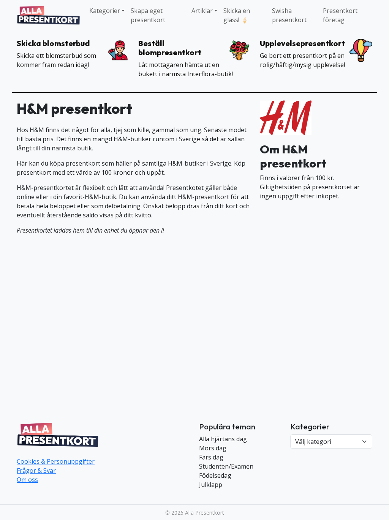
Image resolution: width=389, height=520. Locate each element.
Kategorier (104, 10)
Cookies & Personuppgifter (56, 461)
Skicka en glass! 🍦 (236, 15)
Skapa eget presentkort (148, 15)
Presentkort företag (340, 15)
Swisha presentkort (289, 15)
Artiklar (202, 10)
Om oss (27, 479)
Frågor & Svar (36, 470)
